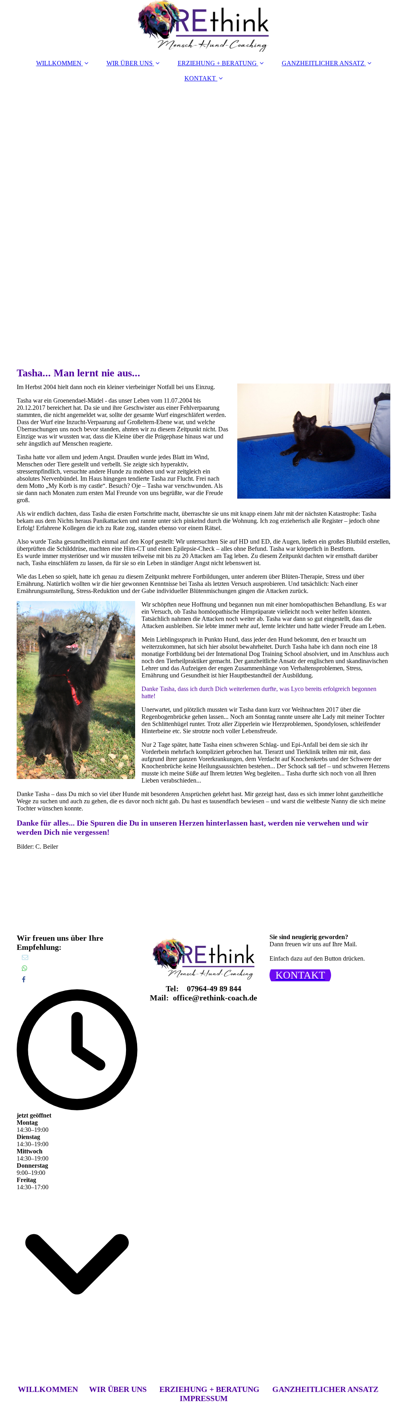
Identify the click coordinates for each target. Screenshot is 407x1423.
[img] (203, 26)
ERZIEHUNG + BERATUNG (217, 63)
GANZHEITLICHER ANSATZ (323, 63)
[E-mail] (24, 957)
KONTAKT (200, 78)
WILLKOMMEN (58, 63)
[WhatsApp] (24, 968)
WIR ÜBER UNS (130, 63)
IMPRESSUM (204, 1398)
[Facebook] (23, 979)
